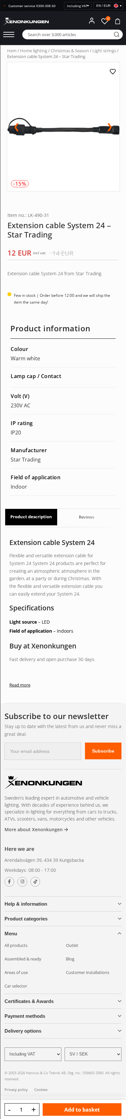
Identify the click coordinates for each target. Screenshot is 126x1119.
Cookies (40, 1089)
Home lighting (33, 51)
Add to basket (82, 1109)
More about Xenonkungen (34, 829)
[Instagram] (22, 882)
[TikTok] (35, 882)
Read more (19, 685)
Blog (70, 959)
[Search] (116, 34)
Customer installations (87, 972)
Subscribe (103, 751)
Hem (11, 51)
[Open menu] (8, 34)
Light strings (104, 51)
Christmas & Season (70, 51)
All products (16, 945)
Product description (31, 517)
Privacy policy (16, 1089)
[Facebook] (9, 882)
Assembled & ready (23, 959)
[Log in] (91, 20)
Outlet (72, 945)
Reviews (86, 517)
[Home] (43, 783)
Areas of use (16, 972)
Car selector (16, 986)
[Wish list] (114, 71)
